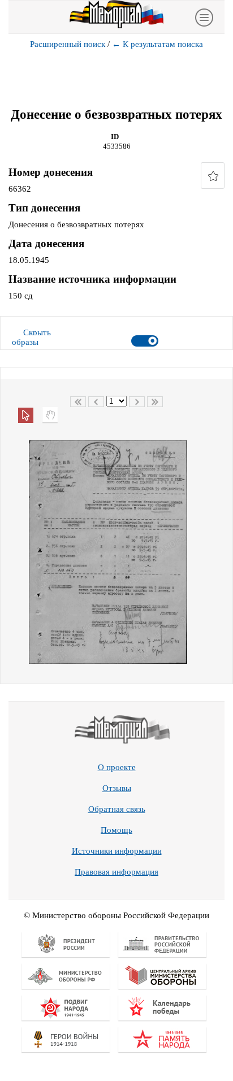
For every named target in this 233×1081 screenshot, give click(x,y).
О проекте (117, 767)
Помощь (116, 829)
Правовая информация (116, 871)
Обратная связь (116, 809)
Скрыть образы (31, 337)
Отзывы (116, 788)
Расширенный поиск (67, 44)
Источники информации (117, 850)
